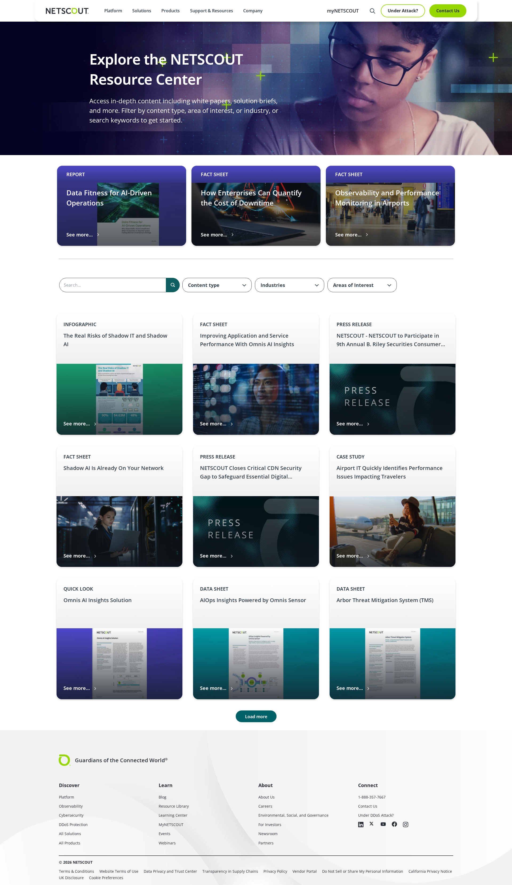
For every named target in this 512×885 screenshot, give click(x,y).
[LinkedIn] (360, 824)
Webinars (167, 843)
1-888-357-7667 (372, 797)
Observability (71, 806)
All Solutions (70, 833)
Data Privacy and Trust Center (170, 871)
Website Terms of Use (118, 871)
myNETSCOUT (343, 10)
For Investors (269, 824)
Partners (266, 843)
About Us (266, 797)
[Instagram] (405, 824)
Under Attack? (403, 11)
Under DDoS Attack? (376, 815)
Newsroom (268, 833)
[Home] (67, 11)
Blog (162, 797)
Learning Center (173, 815)
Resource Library (174, 806)
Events (164, 833)
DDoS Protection (73, 824)
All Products (69, 843)
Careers (265, 806)
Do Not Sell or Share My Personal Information (362, 871)
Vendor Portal (305, 871)
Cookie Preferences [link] (106, 877)
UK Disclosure (71, 877)
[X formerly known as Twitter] (372, 823)
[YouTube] (383, 824)
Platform (113, 11)
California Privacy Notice (430, 871)
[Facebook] (394, 824)
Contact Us (447, 11)
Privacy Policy (275, 871)
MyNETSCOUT (171, 824)
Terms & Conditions (76, 871)
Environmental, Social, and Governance (293, 815)
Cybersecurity (71, 815)
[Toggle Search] (372, 11)
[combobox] (217, 285)
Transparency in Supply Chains (230, 871)
